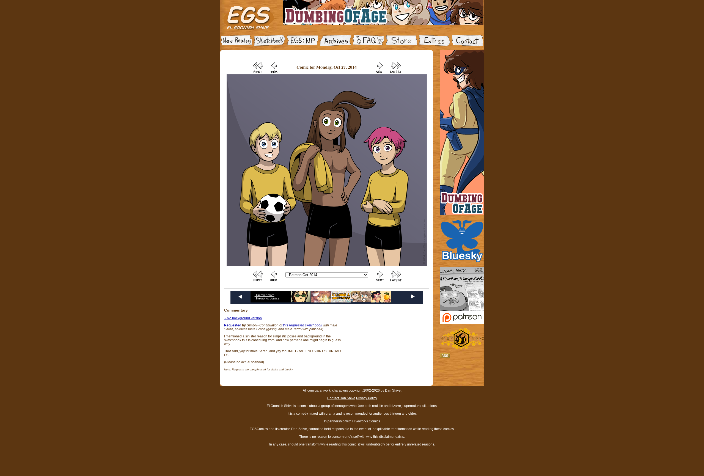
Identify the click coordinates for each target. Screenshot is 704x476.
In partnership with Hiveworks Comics (352, 421)
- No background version (243, 318)
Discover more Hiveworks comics (267, 296)
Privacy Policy (366, 398)
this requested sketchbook (302, 325)
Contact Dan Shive (341, 398)
